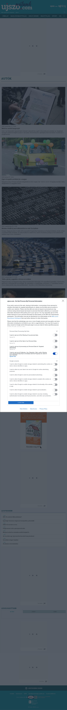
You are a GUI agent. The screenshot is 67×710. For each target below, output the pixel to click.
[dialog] (33, 355)
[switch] (55, 335)
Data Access (33, 408)
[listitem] (33, 331)
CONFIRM (21, 402)
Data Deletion (23, 408)
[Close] (63, 301)
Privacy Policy (43, 408)
